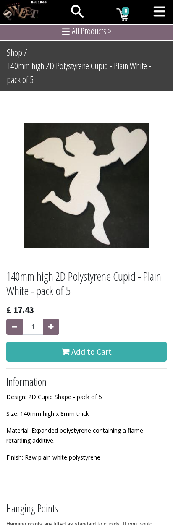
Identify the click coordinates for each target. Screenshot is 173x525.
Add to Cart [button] (91, 351)
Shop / (17, 52)
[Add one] (51, 327)
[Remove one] (14, 327)
